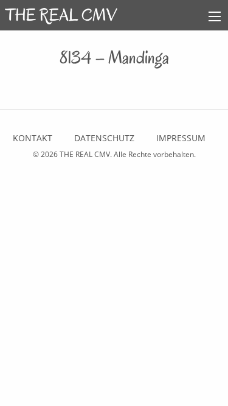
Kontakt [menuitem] (32, 138)
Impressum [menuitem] (181, 138)
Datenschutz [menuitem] (104, 138)
